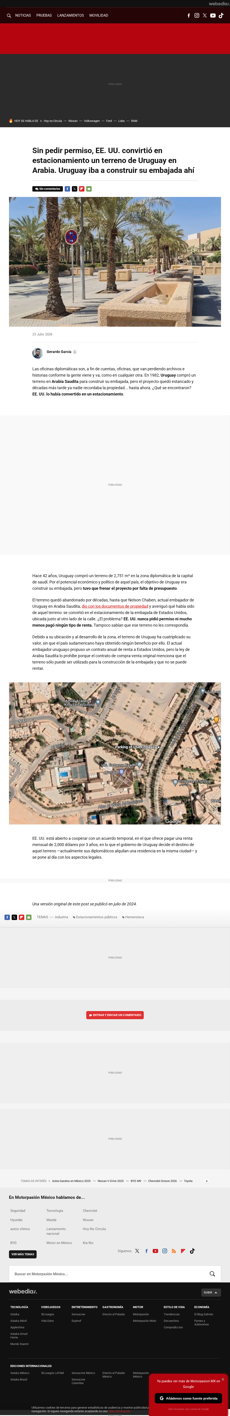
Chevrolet (90, 1211)
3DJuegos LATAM (52, 1373)
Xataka (14, 1314)
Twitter (205, 15)
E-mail (89, 189)
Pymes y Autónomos (201, 1322)
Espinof (76, 1320)
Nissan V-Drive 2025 (111, 1181)
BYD (13, 1243)
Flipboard (81, 189)
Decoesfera (171, 1320)
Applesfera (17, 1327)
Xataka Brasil (18, 1379)
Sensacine (78, 1314)
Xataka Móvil (18, 1320)
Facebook (188, 15)
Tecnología (54, 1211)
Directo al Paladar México (113, 1374)
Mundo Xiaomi (19, 1344)
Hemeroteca (134, 917)
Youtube (213, 15)
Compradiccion (173, 1327)
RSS (173, 1250)
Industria (61, 917)
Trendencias (172, 1314)
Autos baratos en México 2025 (71, 1181)
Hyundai (16, 1220)
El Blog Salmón (203, 1314)
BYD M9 (136, 1181)
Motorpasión (141, 1314)
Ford (109, 121)
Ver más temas (22, 1254)
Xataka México (19, 1373)
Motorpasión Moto (144, 1320)
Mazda (51, 1220)
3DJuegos (47, 1314)
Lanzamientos (70, 15)
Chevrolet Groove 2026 (162, 1181)
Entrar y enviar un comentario (117, 1015)
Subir (208, 1292)
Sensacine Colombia (78, 1381)
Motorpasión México (141, 1374)
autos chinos (20, 1229)
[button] (61, 352)
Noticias (23, 15)
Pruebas (44, 15)
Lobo (121, 121)
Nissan (73, 121)
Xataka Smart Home (19, 1335)
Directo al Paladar (113, 1314)
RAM (134, 121)
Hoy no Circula (53, 121)
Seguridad (17, 1211)
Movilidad (98, 15)
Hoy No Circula (94, 1229)
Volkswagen (92, 121)
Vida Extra (47, 1320)
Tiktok (221, 15)
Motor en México (59, 1243)
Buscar (212, 1274)
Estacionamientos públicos (96, 917)
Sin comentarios (49, 188)
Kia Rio (88, 1243)
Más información (119, 1411)
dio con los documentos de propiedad (115, 606)
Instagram (196, 15)
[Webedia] (219, 3)
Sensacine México (83, 1373)
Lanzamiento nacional (56, 1231)
